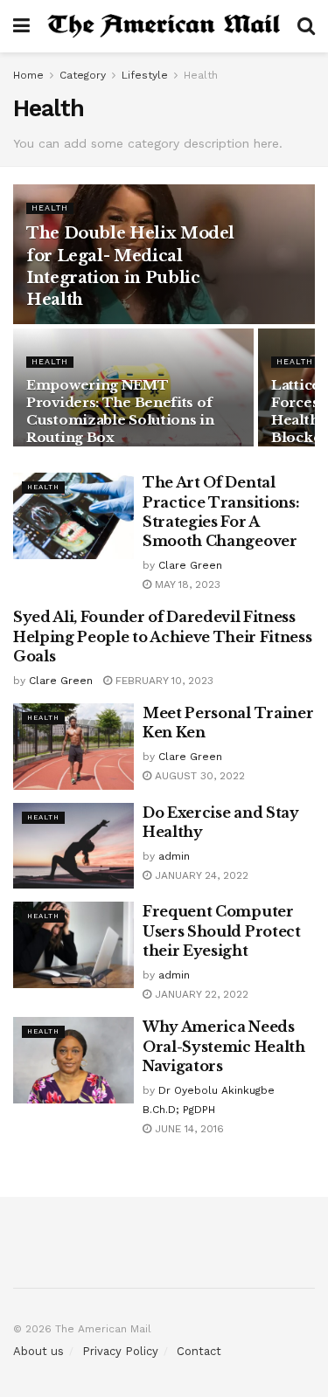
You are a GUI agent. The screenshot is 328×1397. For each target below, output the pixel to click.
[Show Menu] (21, 26)
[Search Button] (306, 26)
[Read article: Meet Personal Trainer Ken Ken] (73, 746)
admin (174, 856)
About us (38, 1351)
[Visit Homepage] (163, 26)
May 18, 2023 (185, 584)
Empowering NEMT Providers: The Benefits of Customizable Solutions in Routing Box (120, 411)
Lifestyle (145, 75)
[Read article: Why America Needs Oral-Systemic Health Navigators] (73, 1060)
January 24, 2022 (199, 875)
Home (28, 75)
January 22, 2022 (199, 994)
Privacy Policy (120, 1351)
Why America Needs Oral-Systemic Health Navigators (224, 1046)
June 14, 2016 (187, 1129)
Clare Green (190, 565)
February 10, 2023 (162, 680)
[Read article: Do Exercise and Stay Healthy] (73, 846)
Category (82, 75)
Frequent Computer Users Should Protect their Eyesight (222, 931)
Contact (199, 1351)
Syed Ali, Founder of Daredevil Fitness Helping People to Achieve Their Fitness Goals (162, 636)
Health (201, 75)
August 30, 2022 (198, 776)
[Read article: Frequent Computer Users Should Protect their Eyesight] (73, 945)
